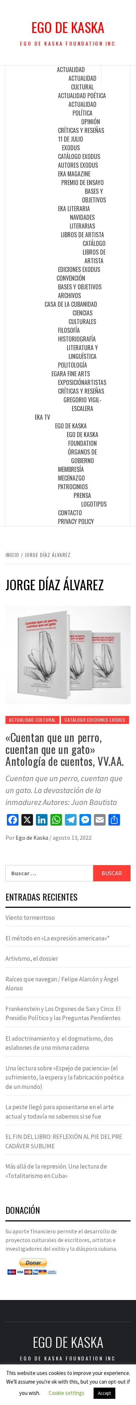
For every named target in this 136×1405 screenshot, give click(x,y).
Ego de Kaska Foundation (82, 439)
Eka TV (42, 417)
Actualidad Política (82, 108)
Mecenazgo (71, 478)
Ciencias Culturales (82, 317)
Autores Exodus (78, 165)
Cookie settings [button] (67, 1392)
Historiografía (77, 339)
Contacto (70, 512)
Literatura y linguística (82, 352)
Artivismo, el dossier (31, 958)
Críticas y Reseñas (81, 130)
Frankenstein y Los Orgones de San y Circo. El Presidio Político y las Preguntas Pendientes (63, 1013)
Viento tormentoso (30, 918)
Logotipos (94, 504)
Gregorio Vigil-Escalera (82, 404)
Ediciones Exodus (79, 269)
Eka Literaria (74, 208)
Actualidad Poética (82, 95)
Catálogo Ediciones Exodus (95, 720)
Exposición (71, 382)
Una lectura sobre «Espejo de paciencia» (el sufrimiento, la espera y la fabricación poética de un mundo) (64, 1077)
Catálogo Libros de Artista (94, 252)
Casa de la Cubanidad (71, 304)
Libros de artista (82, 234)
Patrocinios (73, 486)
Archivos (69, 295)
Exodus (71, 147)
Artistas (95, 382)
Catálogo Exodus (79, 156)
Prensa (82, 495)
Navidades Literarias (82, 221)
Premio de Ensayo (82, 182)
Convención (71, 278)
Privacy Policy (76, 521)
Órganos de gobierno (82, 456)
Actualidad (71, 69)
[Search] (116, 75)
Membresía (71, 469)
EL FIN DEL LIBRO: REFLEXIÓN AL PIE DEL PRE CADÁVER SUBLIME (63, 1141)
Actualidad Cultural (82, 82)
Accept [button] (104, 1393)
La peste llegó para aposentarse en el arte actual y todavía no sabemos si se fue (59, 1111)
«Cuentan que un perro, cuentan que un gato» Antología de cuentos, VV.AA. (64, 749)
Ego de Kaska (68, 27)
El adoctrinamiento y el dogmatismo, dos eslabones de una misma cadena (59, 1043)
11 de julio (70, 139)
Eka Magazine (74, 173)
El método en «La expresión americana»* (57, 938)
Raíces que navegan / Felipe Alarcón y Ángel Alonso (62, 984)
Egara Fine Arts (70, 373)
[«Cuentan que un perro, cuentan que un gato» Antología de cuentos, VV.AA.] (68, 654)
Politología (72, 365)
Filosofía (69, 330)
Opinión (90, 121)
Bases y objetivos (94, 195)
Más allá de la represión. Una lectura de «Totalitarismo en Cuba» (56, 1171)
